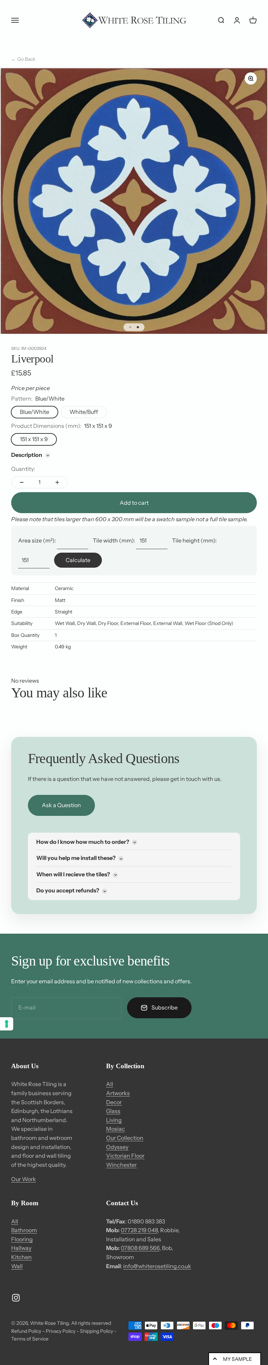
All (109, 1083)
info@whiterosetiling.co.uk (157, 1266)
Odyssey (117, 1146)
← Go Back (23, 59)
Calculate (78, 559)
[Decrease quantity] (22, 482)
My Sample (237, 1359)
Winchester (121, 1164)
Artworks (118, 1093)
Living (114, 1119)
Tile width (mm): (114, 540)
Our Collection (124, 1137)
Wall (17, 1266)
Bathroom (24, 1230)
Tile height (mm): (194, 540)
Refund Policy (26, 1331)
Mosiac (115, 1128)
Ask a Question (61, 805)
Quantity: (23, 468)
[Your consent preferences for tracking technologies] (6, 1023)
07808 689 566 (140, 1247)
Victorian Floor (125, 1155)
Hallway (21, 1247)
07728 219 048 (139, 1230)
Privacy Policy (60, 1331)
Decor (114, 1102)
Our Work (23, 1179)
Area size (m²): (37, 540)
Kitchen (21, 1256)
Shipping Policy (96, 1331)
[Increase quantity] (57, 482)
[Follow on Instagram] (16, 1297)
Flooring (22, 1239)
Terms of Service (30, 1339)
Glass (113, 1110)
